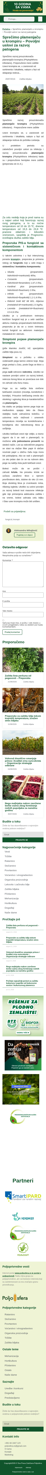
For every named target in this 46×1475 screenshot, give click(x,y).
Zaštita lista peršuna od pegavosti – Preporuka (18, 676)
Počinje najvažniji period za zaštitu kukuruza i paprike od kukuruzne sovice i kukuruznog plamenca (22, 983)
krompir (15, 259)
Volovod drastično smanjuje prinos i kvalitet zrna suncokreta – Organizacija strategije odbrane (23, 762)
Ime (4, 591)
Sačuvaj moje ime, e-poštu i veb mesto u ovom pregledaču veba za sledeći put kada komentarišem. (22, 625)
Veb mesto (7, 611)
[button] (40, 19)
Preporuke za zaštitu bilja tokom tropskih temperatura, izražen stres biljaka (23, 718)
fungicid (8, 519)
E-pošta (6, 601)
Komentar (7, 560)
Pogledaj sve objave (25, 535)
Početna (6, 29)
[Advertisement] (23, 191)
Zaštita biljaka (25, 79)
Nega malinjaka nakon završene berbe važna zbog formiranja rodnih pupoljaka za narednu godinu (23, 807)
